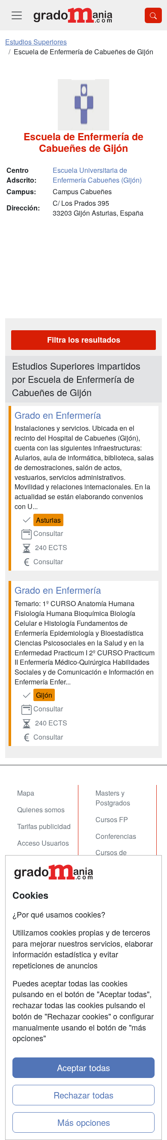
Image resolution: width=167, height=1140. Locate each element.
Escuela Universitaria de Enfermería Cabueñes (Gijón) (97, 175)
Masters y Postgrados (112, 798)
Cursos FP (111, 819)
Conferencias (115, 836)
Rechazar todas (83, 1095)
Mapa (25, 793)
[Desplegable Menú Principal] (16, 15)
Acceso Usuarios (43, 843)
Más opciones (83, 1122)
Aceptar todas (83, 1067)
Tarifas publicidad (44, 826)
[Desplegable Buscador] (153, 15)
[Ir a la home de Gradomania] (73, 15)
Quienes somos (41, 809)
